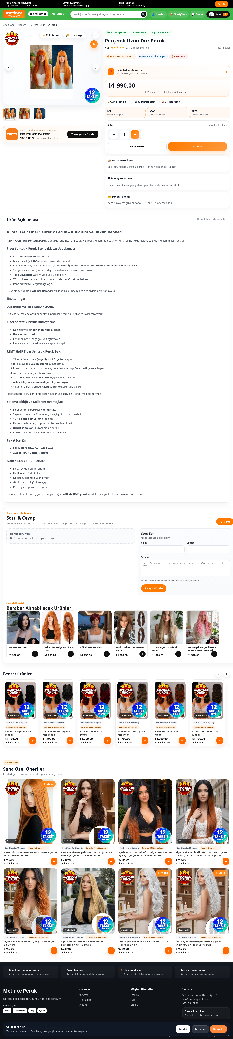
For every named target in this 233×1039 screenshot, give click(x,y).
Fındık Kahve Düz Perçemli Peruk (130, 649)
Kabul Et (218, 1029)
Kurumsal (84, 994)
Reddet (182, 1029)
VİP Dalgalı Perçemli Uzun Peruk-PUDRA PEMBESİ (202, 649)
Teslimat (135, 994)
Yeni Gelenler (58, 14)
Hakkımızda (85, 999)
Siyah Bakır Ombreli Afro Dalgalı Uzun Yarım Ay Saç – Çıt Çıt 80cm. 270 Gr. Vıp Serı (145, 854)
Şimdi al (197, 146)
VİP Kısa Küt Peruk (19, 647)
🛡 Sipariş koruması (120, 178)
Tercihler (200, 1029)
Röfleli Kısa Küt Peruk (92, 647)
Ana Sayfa (8, 24)
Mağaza (22, 24)
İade (133, 999)
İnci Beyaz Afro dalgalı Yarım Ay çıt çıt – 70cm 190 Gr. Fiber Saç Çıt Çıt (199, 943)
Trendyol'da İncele (82, 134)
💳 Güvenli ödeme (119, 196)
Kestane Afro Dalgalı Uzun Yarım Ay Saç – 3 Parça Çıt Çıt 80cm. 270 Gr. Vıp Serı (86, 854)
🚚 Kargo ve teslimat (121, 160)
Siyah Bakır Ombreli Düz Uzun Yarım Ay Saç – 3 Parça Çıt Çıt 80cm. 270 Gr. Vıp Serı (201, 854)
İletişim (83, 1004)
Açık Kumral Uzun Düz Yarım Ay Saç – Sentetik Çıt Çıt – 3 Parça (83, 943)
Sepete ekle (137, 146)
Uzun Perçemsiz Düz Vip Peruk (165, 649)
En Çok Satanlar (38, 13)
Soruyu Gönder (153, 588)
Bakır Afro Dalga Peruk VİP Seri (59, 649)
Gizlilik (134, 1004)
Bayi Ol (221, 4)
